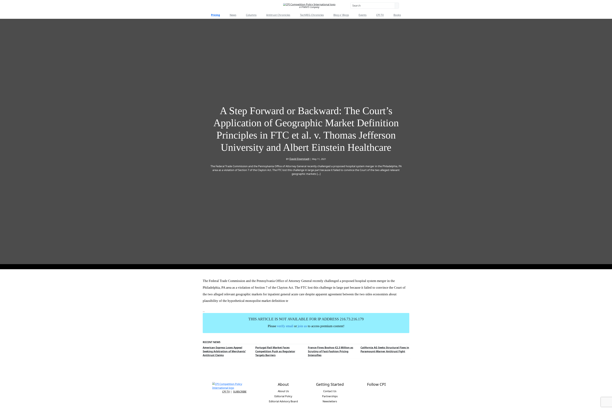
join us (302, 326)
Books (397, 15)
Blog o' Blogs (341, 15)
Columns (251, 15)
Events (363, 15)
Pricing (215, 15)
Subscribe (240, 391)
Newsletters (330, 401)
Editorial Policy (283, 396)
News (233, 15)
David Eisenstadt (299, 159)
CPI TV (380, 15)
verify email (285, 326)
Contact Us (329, 391)
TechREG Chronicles (312, 15)
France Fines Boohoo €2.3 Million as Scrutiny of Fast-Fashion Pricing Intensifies (330, 351)
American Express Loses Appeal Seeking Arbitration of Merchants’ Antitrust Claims (224, 351)
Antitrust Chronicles (278, 15)
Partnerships (330, 396)
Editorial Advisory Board (283, 401)
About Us (283, 391)
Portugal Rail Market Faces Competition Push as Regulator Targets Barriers (275, 351)
